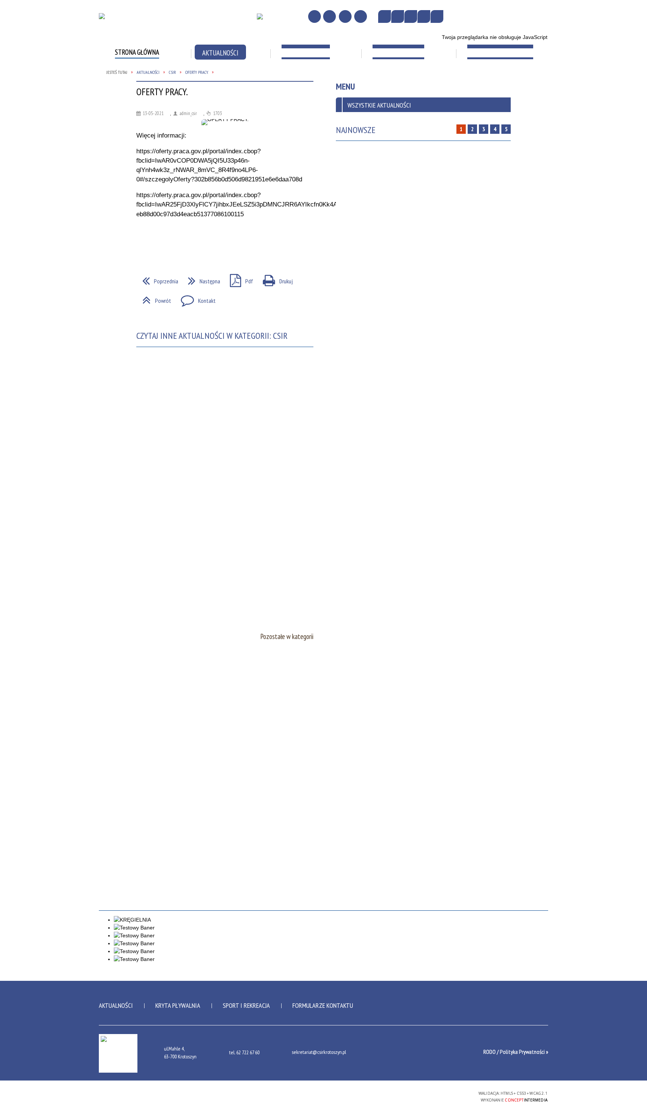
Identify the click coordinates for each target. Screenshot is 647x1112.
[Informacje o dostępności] (397, 16)
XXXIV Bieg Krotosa (494, 79)
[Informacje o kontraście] (437, 16)
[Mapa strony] (329, 16)
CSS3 (429, 1096)
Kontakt (195, 298)
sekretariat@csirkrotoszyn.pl (319, 1052)
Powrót (153, 298)
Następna (201, 278)
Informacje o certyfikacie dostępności (323, 1097)
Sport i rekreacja (246, 1005)
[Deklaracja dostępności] (410, 16)
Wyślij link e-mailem (171, 244)
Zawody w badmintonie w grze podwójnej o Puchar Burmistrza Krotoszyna (150, 125)
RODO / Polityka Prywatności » (515, 1051)
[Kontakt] (345, 16)
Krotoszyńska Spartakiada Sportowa (417, 83)
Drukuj (275, 278)
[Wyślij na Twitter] (157, 244)
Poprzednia (157, 278)
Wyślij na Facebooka (144, 244)
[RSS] (360, 16)
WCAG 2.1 (453, 1095)
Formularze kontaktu (322, 1005)
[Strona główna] (314, 16)
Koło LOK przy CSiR (493, 98)
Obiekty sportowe (227, 79)
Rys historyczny (136, 79)
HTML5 (418, 1096)
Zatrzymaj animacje (384, 16)
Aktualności (116, 1005)
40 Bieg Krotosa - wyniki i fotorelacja (237, 121)
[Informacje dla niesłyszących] (423, 16)
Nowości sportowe (317, 79)
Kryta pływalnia (177, 1005)
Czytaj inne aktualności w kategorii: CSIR (212, 335)
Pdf (238, 278)
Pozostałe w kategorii (286, 636)
